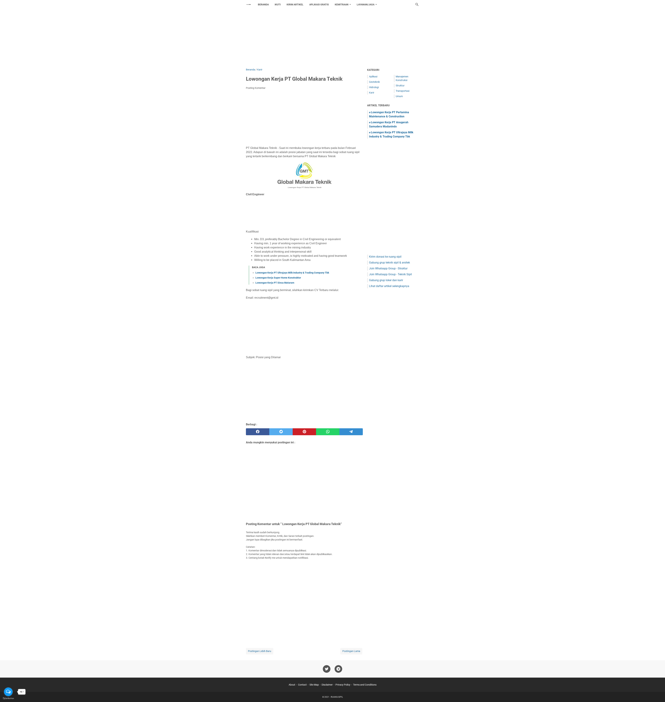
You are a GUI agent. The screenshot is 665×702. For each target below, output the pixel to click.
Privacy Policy (342, 684)
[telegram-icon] (338, 669)
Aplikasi (373, 76)
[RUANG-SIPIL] (248, 4)
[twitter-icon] (326, 669)
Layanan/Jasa (365, 4)
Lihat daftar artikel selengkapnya (389, 286)
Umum (399, 96)
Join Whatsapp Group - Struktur (388, 268)
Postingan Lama (351, 651)
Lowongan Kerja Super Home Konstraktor (278, 277)
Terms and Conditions (364, 684)
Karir (371, 92)
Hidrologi (374, 87)
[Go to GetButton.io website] (8, 698)
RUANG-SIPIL (337, 697)
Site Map (314, 684)
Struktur (400, 85)
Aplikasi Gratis (319, 4)
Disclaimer (327, 684)
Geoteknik (374, 82)
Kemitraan (341, 4)
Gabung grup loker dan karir (386, 280)
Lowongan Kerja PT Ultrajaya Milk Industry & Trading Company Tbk (292, 272)
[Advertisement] (332, 38)
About (292, 684)
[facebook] (257, 431)
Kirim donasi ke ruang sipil (385, 256)
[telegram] (351, 431)
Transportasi (402, 91)
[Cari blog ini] (417, 4)
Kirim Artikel (295, 4)
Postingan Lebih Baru (259, 651)
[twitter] (281, 431)
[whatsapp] (327, 431)
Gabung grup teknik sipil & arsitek (389, 262)
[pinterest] (304, 431)
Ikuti (278, 4)
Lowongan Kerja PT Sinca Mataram (274, 282)
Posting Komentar (255, 88)
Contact (302, 684)
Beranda (263, 4)
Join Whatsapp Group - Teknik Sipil (390, 274)
